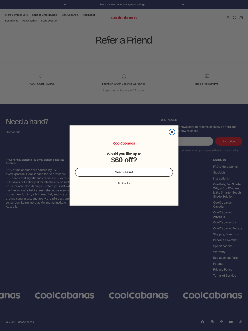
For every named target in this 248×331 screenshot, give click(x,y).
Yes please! (124, 172)
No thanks (124, 183)
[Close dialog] (172, 132)
